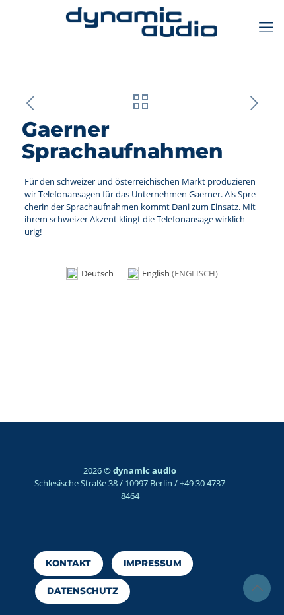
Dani (182, 206)
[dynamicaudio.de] (142, 23)
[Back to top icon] (257, 588)
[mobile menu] (266, 26)
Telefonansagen (69, 194)
